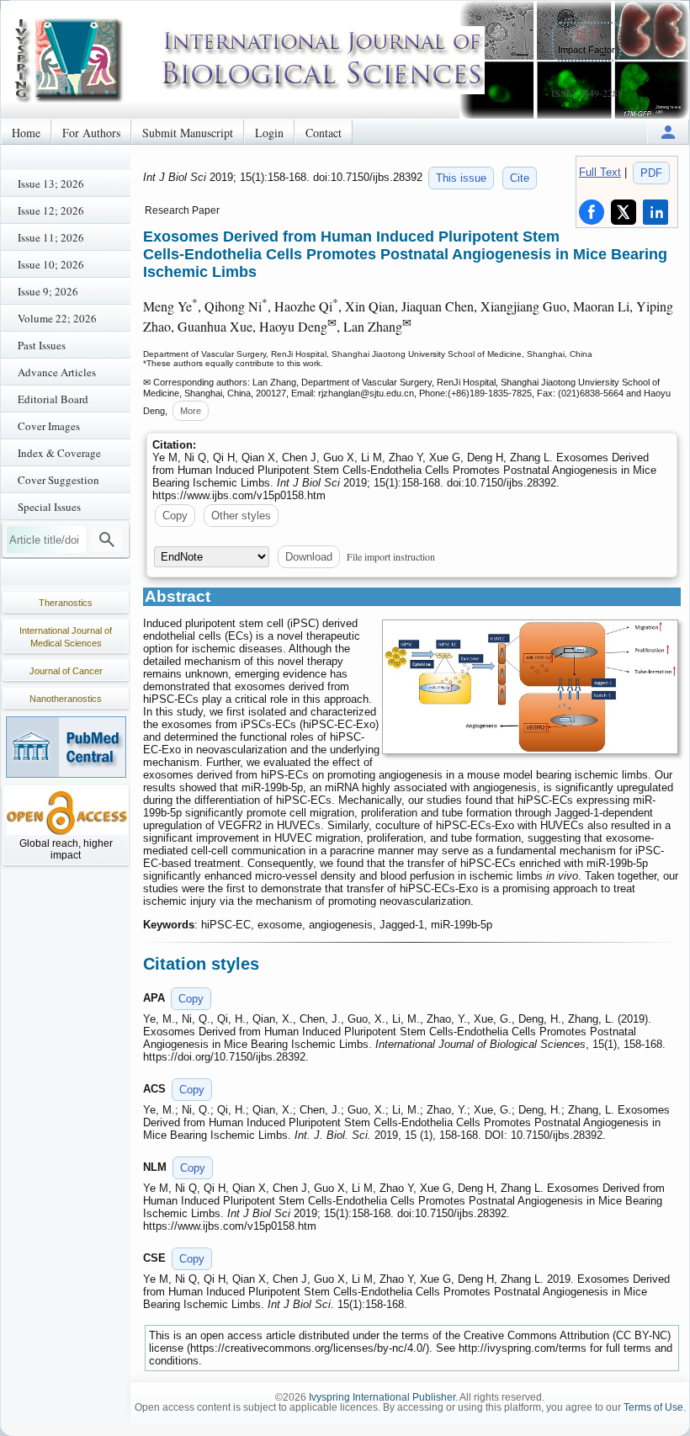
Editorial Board (53, 399)
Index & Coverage (59, 452)
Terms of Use (653, 1407)
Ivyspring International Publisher (382, 1397)
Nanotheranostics (65, 699)
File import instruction (391, 556)
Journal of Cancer (66, 671)
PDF (651, 173)
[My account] (668, 132)
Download (308, 556)
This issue (461, 178)
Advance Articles (57, 372)
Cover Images (49, 425)
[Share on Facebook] (591, 212)
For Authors (91, 133)
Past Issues (42, 345)
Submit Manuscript (187, 133)
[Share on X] (623, 212)
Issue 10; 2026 (51, 264)
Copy (175, 515)
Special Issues (49, 506)
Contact (323, 133)
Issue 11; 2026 (51, 237)
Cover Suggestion (58, 479)
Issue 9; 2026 (48, 291)
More (190, 411)
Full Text (600, 172)
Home (26, 133)
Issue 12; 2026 (51, 210)
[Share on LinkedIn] (655, 212)
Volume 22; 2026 (57, 318)
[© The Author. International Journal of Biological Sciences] (530, 687)
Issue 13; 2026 (51, 183)
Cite (519, 178)
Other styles (241, 515)
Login (269, 133)
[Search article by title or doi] (107, 539)
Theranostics (66, 603)
